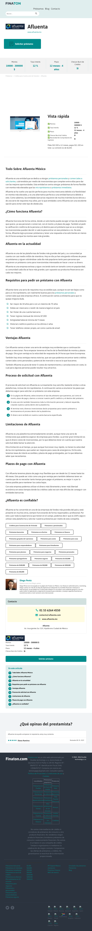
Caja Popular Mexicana (55, 799)
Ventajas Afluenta (18, 688)
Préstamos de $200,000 (63, 565)
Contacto (55, 8)
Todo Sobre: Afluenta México (22, 672)
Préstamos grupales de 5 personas (21, 539)
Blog (47, 8)
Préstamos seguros (41, 558)
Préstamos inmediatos (13, 870)
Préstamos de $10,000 (62, 558)
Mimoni (55, 807)
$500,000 (30, 879)
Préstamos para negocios (42, 552)
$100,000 (30, 875)
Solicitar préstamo (24, 44)
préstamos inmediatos (61, 187)
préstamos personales (58, 178)
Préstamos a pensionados (54, 525)
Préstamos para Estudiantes (49, 545)
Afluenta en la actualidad (21, 680)
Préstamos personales (66, 552)
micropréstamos (42, 187)
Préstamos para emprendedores (20, 545)
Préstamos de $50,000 (16, 572)
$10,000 (29, 868)
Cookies (46, 776)
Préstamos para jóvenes (17, 552)
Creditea (56, 820)
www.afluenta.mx (34, 32)
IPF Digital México (54, 866)
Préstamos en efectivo (39, 532)
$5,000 (29, 866)
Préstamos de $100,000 (17, 565)
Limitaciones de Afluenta (21, 696)
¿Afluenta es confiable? (20, 704)
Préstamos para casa (70, 539)
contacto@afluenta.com (50, 615)
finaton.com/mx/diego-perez (30, 583)
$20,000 (29, 870)
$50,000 (29, 872)
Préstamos (38, 8)
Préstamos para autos (48, 539)
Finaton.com (33, 757)
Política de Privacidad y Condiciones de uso (45, 773)
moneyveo (51, 868)
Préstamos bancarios (16, 532)
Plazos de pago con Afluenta (22, 700)
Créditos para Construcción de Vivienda (26, 76)
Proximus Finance (54, 870)
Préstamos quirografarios (18, 558)
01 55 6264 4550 (49, 610)
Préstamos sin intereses (47, 820)
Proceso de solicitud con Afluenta (24, 692)
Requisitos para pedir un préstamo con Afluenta (29, 684)
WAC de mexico (53, 872)
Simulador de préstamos (77, 866)
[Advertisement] (46, 95)
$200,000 (30, 877)
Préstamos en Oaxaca (62, 532)
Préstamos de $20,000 (39, 565)
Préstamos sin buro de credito (48, 787)
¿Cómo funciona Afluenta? (21, 676)
